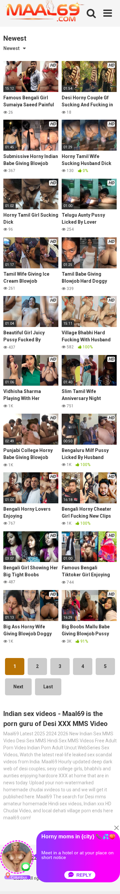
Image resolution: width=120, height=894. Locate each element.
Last (48, 686)
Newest (11, 48)
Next (18, 686)
